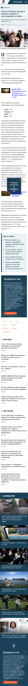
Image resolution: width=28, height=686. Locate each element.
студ (11, 321)
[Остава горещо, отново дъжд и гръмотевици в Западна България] (14, 603)
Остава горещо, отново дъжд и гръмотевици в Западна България (13, 252)
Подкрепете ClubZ (10, 682)
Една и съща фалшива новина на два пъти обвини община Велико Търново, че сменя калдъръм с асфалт (14, 518)
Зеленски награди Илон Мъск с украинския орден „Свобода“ (12, 567)
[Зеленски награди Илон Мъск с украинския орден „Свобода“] (14, 556)
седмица (13, 324)
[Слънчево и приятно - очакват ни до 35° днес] (14, 533)
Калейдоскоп (6, 7)
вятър (4, 321)
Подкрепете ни (10, 313)
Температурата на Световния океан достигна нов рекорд (14, 590)
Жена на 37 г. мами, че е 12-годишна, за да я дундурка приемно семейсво (14, 636)
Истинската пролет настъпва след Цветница (19, 194)
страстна (5, 324)
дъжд (17, 321)
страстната (5, 328)
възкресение (6, 331)
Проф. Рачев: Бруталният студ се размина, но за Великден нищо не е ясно (19, 93)
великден (14, 328)
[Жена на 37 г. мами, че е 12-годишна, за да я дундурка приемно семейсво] (14, 626)
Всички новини (17, 2)
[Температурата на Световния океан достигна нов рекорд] (14, 579)
